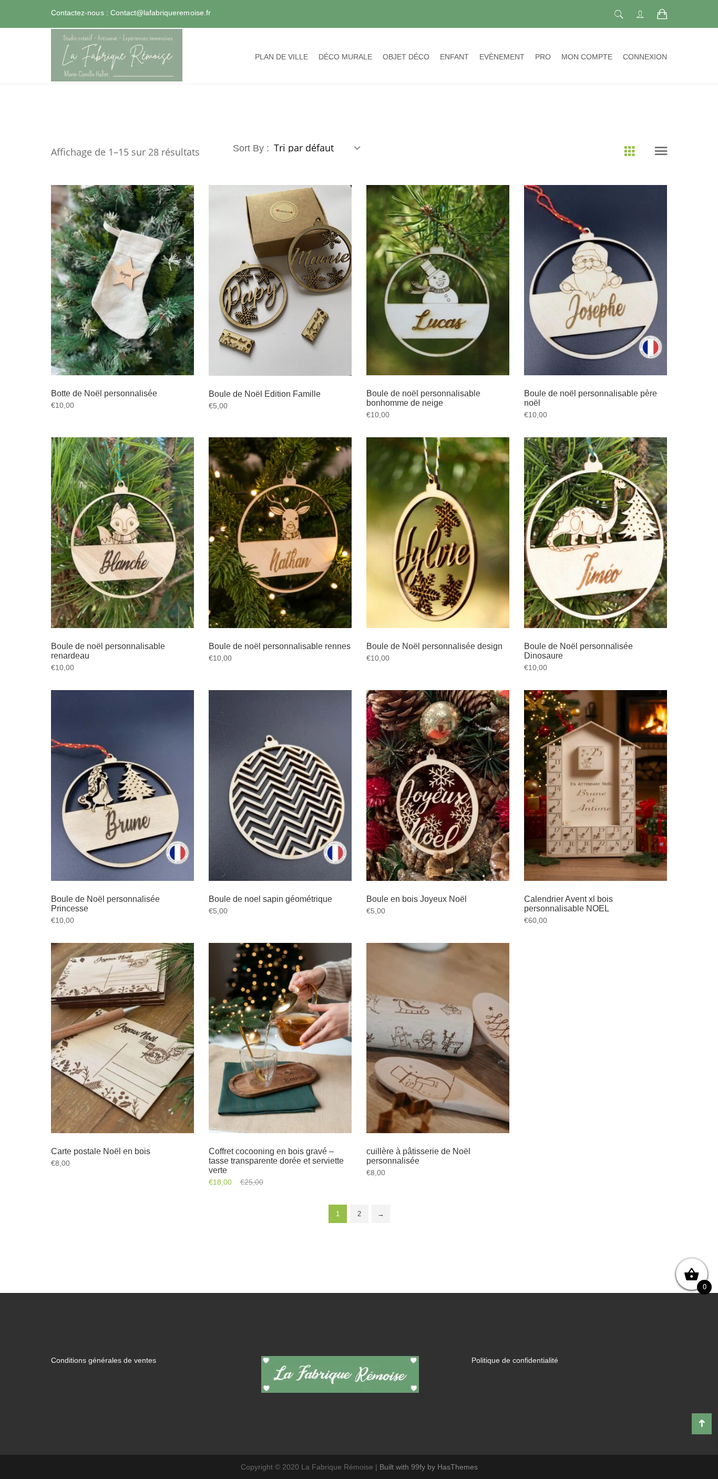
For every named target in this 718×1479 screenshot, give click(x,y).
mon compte (586, 57)
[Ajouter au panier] (109, 300)
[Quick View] (135, 300)
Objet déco (406, 57)
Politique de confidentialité (514, 1360)
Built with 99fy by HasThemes (428, 1467)
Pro (543, 57)
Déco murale (345, 57)
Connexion (645, 57)
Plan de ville (281, 57)
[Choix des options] (267, 300)
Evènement (502, 57)
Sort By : (252, 148)
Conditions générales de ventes (103, 1360)
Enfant (454, 57)
